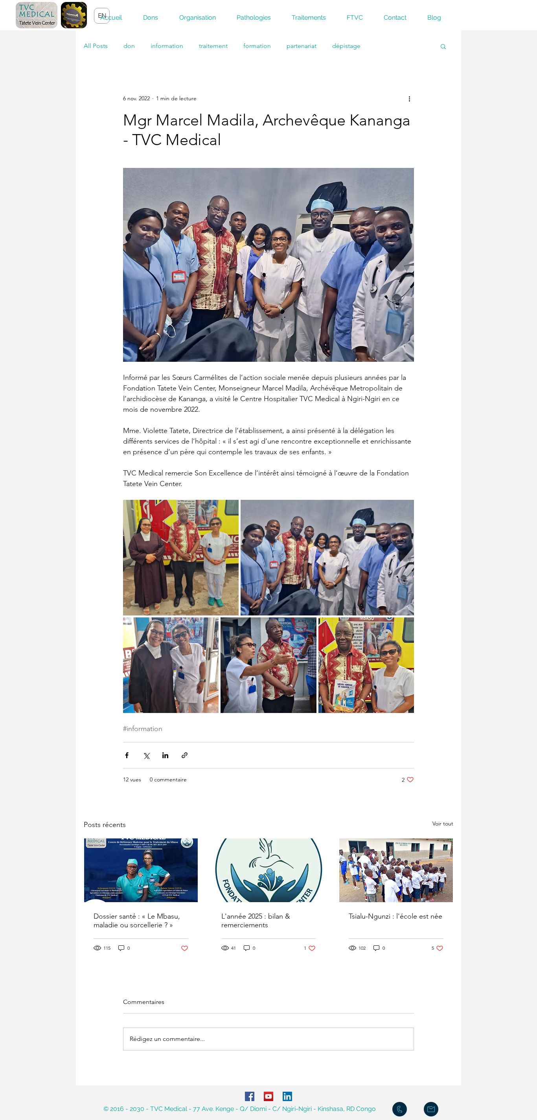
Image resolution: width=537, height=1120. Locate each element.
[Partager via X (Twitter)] (146, 755)
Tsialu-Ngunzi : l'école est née (395, 916)
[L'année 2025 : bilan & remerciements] (269, 870)
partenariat (301, 46)
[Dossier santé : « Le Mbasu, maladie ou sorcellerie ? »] (141, 870)
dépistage (346, 46)
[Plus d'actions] (409, 98)
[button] (443, 46)
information (167, 46)
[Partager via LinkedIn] (165, 755)
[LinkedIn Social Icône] (287, 1096)
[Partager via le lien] (184, 755)
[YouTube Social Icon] (268, 1096)
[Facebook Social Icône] (249, 1096)
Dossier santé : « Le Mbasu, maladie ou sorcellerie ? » (137, 920)
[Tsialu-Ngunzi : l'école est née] (396, 870)
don (129, 46)
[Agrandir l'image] (181, 557)
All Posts (96, 46)
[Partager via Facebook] (127, 755)
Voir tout (442, 823)
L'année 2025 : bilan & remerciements (255, 920)
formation (257, 46)
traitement (213, 46)
